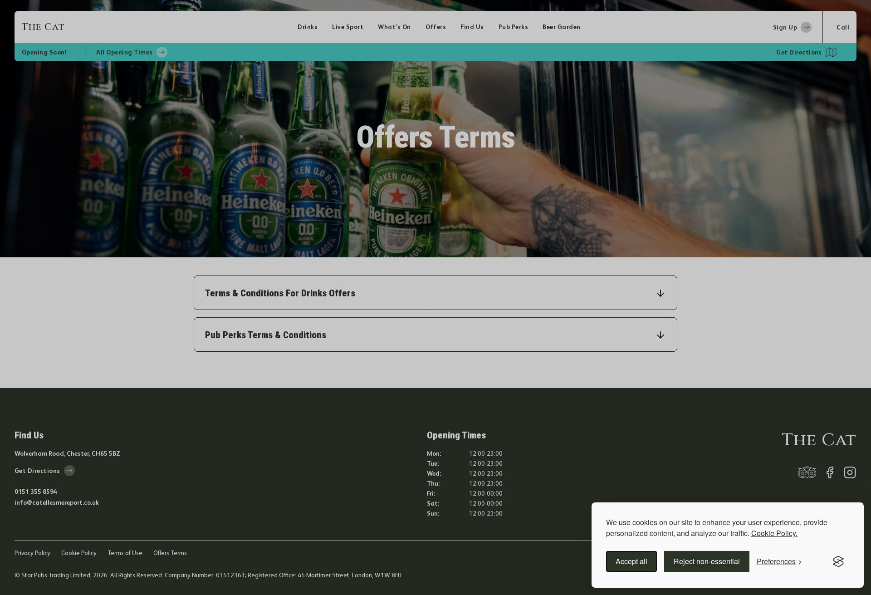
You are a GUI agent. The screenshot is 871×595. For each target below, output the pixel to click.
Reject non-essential (707, 561)
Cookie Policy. (774, 533)
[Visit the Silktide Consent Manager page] (838, 561)
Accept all (631, 561)
